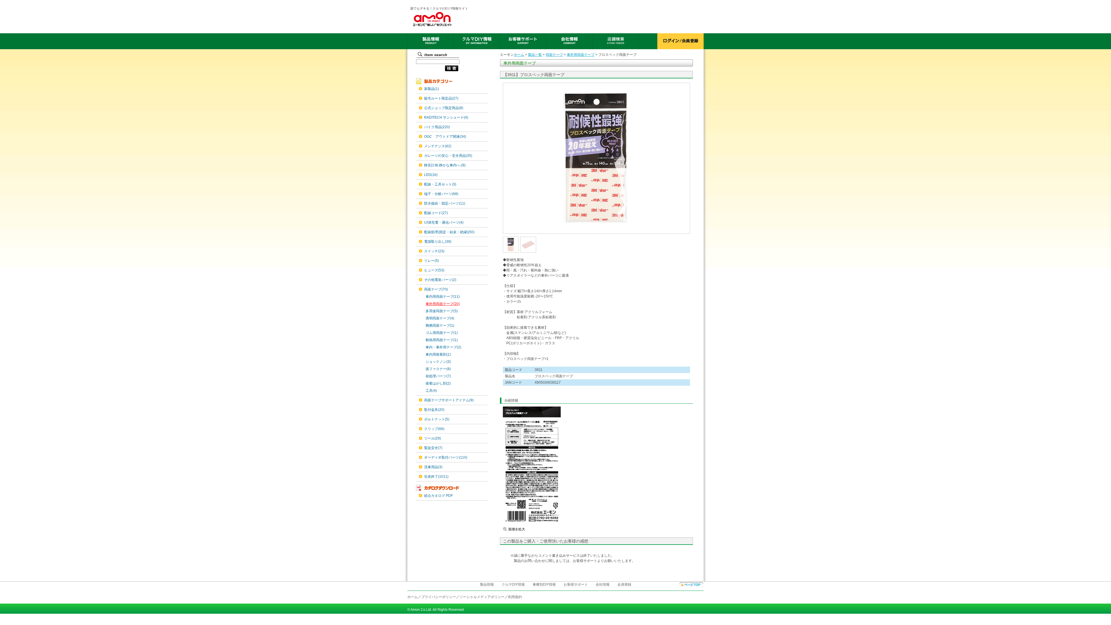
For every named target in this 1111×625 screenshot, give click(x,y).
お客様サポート (576, 584)
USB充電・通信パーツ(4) (443, 222)
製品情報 (487, 584)
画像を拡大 (520, 529)
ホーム (519, 55)
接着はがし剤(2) (438, 383)
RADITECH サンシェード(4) (446, 117)
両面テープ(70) (436, 289)
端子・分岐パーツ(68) (441, 194)
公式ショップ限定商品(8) (443, 108)
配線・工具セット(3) (440, 184)
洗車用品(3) (433, 467)
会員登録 (624, 584)
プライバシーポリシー (438, 597)
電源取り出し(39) (437, 242)
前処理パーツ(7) (438, 376)
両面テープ (554, 55)
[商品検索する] (437, 71)
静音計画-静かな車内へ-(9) (445, 165)
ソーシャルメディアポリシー (482, 597)
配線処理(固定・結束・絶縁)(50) (449, 232)
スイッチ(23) (434, 251)
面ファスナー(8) (438, 369)
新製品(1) (431, 89)
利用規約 (515, 597)
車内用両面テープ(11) (443, 297)
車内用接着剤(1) (438, 354)
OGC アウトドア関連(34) (445, 137)
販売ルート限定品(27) (441, 98)
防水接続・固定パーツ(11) (444, 203)
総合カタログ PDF (438, 496)
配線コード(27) (436, 213)
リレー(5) (431, 261)
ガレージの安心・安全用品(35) (448, 156)
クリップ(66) (434, 429)
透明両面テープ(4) (440, 318)
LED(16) (430, 175)
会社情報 (603, 584)
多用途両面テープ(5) (442, 311)
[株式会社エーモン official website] (439, 19)
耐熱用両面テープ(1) (442, 340)
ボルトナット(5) (436, 419)
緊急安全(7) (433, 448)
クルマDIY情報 (513, 584)
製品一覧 (535, 55)
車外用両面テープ (581, 55)
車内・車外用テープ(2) (443, 347)
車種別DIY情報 (544, 584)
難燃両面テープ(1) (440, 325)
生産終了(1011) (436, 477)
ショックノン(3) (438, 362)
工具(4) (431, 391)
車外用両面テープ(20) (443, 304)
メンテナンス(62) (437, 146)
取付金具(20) (434, 410)
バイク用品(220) (437, 127)
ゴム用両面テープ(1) (442, 333)
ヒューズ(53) (434, 270)
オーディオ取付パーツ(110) (445, 457)
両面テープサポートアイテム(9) (449, 400)
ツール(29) (432, 438)
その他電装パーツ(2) (440, 280)
